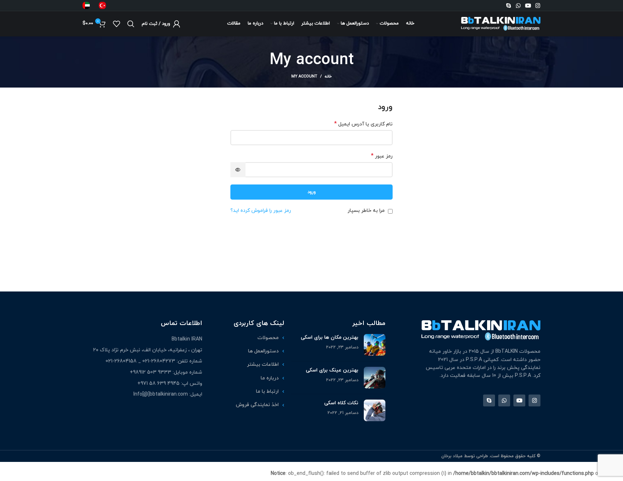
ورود (312, 192)
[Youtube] (528, 5)
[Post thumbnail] (374, 345)
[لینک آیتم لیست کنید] (246, 338)
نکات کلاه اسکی (341, 403)
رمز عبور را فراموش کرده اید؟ (260, 210)
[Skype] (508, 5)
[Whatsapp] (518, 5)
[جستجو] (131, 24)
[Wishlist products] (116, 24)
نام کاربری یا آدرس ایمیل (363, 124)
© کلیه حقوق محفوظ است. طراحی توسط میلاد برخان (490, 456)
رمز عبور (382, 156)
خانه (328, 76)
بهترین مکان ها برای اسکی (329, 337)
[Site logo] (500, 23)
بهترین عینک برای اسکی (332, 370)
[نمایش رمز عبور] (238, 169)
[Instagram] (537, 5)
